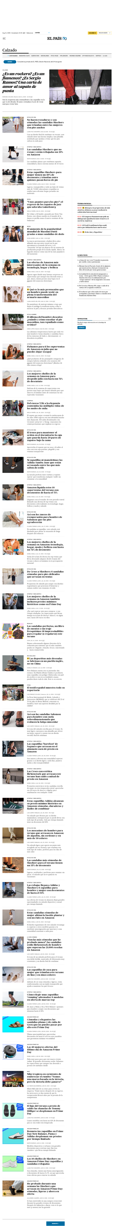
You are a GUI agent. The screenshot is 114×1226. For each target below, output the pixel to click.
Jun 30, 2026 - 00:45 (47, 954)
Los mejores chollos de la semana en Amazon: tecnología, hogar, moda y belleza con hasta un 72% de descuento (45, 546)
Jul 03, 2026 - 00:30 (48, 897)
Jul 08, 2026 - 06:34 (47, 726)
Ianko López (31, 329)
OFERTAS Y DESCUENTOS (34, 147)
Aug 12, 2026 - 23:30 (48, 301)
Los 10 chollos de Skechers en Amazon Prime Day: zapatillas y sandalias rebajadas (45, 1161)
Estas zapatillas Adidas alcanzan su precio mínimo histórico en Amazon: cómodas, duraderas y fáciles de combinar (45, 805)
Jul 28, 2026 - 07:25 (44, 472)
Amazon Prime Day (33, 1103)
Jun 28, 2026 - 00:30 (48, 1004)
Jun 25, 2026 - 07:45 (48, 1118)
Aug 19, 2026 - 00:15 (48, 131)
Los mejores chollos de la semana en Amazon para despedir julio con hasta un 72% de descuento (45, 378)
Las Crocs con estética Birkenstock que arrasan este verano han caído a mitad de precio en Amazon (44, 775)
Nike (28, 1071)
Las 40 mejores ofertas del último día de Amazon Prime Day (43, 1050)
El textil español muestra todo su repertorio (46, 689)
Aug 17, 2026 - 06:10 (48, 184)
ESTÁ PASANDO (13, 55)
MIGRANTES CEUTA (24, 56)
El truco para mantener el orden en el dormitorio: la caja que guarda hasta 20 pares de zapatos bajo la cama (44, 437)
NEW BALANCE (31, 656)
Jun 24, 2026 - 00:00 (48, 1168)
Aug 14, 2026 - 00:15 (43, 271)
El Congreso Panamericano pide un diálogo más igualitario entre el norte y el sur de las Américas (93, 219)
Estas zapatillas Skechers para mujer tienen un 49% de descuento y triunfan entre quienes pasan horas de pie (44, 176)
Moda (29, 199)
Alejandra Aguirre (33, 1198)
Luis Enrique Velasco (33, 694)
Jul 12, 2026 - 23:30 (45, 668)
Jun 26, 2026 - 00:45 (48, 1031)
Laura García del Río (33, 301)
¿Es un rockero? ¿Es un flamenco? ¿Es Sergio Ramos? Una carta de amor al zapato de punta (23, 82)
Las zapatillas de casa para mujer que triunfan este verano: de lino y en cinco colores (45, 972)
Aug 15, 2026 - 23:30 (43, 211)
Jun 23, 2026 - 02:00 (47, 1198)
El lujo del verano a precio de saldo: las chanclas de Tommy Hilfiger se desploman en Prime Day (45, 1110)
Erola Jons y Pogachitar (93, 232)
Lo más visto (82, 255)
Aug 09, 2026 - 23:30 (47, 329)
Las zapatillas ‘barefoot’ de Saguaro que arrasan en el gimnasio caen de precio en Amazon (42, 748)
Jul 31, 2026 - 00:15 (43, 385)
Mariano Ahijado (7, 97)
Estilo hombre (31, 314)
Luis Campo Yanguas (33, 726)
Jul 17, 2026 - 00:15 (43, 608)
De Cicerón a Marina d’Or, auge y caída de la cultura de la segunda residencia (94, 286)
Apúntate (81, 327)
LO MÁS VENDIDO (32, 937)
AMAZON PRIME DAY (33, 1017)
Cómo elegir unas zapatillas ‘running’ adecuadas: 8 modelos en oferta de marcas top (45, 997)
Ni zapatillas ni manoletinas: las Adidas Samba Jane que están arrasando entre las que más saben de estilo (44, 464)
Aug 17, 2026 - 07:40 (44, 159)
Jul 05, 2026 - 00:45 (47, 842)
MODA (29, 287)
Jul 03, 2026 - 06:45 (44, 869)
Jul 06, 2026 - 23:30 (43, 783)
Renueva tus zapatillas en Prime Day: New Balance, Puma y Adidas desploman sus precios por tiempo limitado (45, 1135)
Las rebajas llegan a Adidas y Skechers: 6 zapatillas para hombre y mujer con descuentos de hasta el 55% (45, 889)
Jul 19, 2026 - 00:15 (48, 581)
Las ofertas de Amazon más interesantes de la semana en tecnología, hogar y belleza (43, 265)
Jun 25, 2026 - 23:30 (49, 1086)
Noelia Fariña (31, 211)
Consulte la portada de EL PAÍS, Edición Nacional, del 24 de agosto (39, 62)
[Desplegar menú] (4, 38)
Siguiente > (55, 1223)
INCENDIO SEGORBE (75, 56)
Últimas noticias (84, 203)
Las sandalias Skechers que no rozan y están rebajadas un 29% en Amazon (45, 152)
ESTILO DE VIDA (31, 430)
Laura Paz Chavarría (33, 131)
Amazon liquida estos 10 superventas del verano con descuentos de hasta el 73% (43, 490)
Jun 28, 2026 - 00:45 (48, 979)
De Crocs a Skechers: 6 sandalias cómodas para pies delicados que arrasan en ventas (45, 574)
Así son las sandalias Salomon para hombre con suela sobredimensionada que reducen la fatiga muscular (44, 718)
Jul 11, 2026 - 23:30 (53, 694)
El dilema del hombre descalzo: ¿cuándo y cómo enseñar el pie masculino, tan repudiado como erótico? (45, 321)
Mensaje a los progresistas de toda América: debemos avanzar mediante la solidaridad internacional (93, 210)
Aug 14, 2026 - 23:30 (43, 238)
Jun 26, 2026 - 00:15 (43, 1056)
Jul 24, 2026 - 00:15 (43, 554)
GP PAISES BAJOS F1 (88, 56)
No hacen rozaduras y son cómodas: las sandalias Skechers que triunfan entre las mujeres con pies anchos (45, 124)
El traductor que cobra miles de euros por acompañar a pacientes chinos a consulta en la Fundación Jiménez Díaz (95, 293)
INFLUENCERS (64, 56)
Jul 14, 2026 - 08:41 (38, 640)
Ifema (29, 685)
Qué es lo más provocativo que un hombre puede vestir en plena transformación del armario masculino (45, 294)
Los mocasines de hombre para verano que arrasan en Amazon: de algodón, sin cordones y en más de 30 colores (45, 835)
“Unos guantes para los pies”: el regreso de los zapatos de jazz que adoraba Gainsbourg (45, 204)
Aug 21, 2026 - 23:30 (25, 97)
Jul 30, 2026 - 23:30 (43, 412)
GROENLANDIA (45, 56)
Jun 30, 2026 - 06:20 (43, 922)
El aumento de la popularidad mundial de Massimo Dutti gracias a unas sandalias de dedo (45, 231)
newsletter (82, 319)
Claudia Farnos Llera (34, 184)
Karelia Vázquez (32, 668)
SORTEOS (98, 56)
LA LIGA (105, 56)
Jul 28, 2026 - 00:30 (43, 497)
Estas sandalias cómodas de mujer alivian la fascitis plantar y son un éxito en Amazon (45, 915)
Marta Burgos (31, 159)
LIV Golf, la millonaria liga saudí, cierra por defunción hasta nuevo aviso (92, 226)
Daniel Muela (31, 271)
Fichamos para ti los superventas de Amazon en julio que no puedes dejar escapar (46, 349)
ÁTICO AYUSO (54, 56)
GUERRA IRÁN (35, 56)
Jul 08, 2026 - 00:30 (48, 755)
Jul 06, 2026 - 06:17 (47, 813)
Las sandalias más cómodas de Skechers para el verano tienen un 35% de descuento (45, 863)
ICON (28, 640)
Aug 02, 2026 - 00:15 (43, 356)
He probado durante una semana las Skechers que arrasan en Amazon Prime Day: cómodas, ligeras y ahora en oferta (45, 1189)
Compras (30, 400)
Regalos (29, 623)
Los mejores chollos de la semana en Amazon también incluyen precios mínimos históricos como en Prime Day (44, 601)
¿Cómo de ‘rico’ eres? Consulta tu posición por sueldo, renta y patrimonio (93, 261)
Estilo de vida (31, 117)
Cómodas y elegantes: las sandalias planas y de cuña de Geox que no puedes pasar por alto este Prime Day (44, 1024)
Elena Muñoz (31, 238)
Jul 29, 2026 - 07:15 (43, 444)
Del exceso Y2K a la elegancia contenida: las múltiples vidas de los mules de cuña (45, 406)
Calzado (9, 50)
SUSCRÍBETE (92, 33)
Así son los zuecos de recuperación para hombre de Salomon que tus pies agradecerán (44, 519)
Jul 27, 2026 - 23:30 (48, 526)
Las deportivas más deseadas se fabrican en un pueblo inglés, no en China (45, 661)
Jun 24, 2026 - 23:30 (44, 1143)
